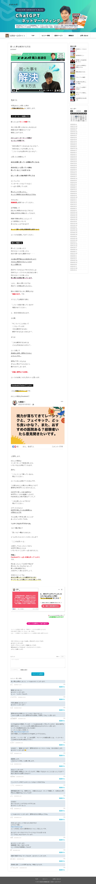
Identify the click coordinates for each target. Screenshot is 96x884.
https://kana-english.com (21, 732)
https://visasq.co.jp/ (16, 827)
